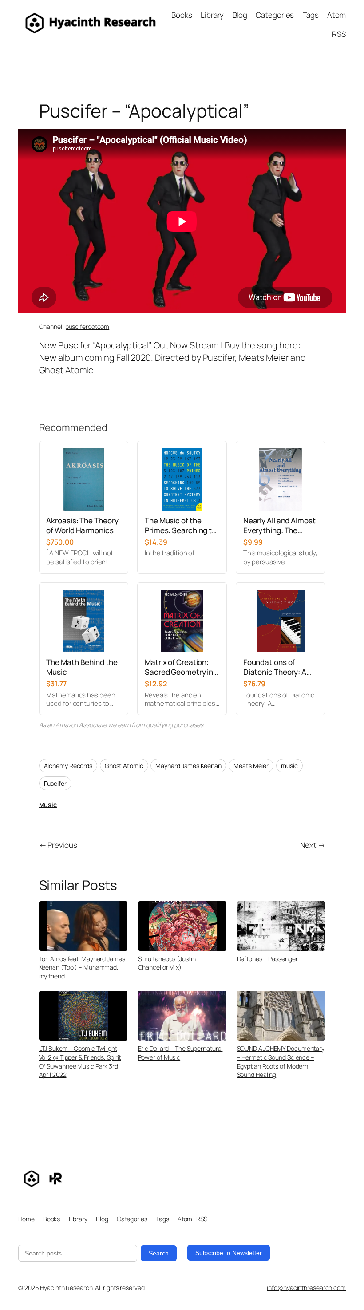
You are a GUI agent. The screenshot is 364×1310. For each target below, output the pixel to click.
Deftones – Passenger (267, 958)
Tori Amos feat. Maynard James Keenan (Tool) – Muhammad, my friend (82, 967)
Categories (132, 1219)
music (289, 765)
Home (26, 1219)
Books (51, 1219)
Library (78, 1219)
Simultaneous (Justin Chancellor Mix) (167, 963)
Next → (312, 845)
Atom (185, 1219)
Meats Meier (251, 765)
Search (159, 1253)
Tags (162, 1219)
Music (48, 804)
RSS (201, 1219)
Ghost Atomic (124, 765)
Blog (102, 1219)
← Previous (58, 845)
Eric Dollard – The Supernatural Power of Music (180, 1052)
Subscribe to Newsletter (228, 1252)
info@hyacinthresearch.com (306, 1287)
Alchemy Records (68, 765)
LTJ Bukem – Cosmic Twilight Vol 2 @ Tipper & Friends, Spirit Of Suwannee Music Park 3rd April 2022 (80, 1061)
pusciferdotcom (87, 326)
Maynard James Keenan (188, 765)
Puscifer (55, 783)
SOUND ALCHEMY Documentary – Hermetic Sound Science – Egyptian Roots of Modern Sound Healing (281, 1061)
